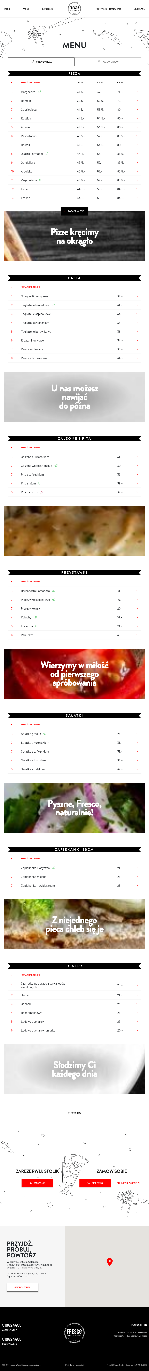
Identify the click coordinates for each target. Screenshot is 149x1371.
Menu (7, 8)
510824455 (39, 1183)
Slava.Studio (119, 1365)
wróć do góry (74, 1112)
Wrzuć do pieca (44, 62)
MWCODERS (141, 1365)
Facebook (136, 1325)
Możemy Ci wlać (111, 62)
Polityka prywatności (74, 1365)
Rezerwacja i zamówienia (108, 8)
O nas (26, 8)
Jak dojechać (23, 1287)
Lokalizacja (47, 8)
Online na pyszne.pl (128, 1183)
